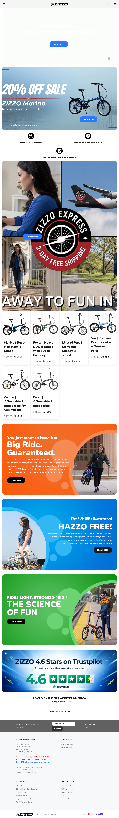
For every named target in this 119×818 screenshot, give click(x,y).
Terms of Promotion (68, 799)
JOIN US (57, 728)
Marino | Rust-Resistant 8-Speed (14, 347)
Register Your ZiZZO (23, 799)
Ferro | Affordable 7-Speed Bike (43, 401)
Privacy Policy (21, 792)
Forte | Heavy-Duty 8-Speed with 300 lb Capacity (44, 349)
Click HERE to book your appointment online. (32, 762)
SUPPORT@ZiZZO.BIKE (25, 752)
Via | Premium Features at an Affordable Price (101, 344)
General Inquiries (67, 744)
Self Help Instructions (69, 786)
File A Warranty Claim (24, 802)
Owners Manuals (67, 792)
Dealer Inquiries (66, 747)
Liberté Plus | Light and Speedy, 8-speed (72, 349)
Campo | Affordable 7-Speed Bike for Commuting (15, 403)
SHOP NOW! (58, 44)
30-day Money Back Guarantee (27, 789)
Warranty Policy (22, 786)
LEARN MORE (32, 236)
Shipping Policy (21, 795)
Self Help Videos (67, 789)
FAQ (62, 795)
